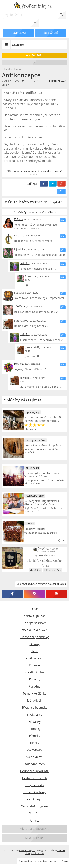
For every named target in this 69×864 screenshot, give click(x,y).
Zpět (34, 62)
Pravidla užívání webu (34, 630)
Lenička (19, 363)
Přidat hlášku (35, 55)
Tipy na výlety (34, 785)
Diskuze (34, 665)
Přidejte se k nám (35, 623)
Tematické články (34, 693)
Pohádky (34, 729)
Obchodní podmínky (34, 637)
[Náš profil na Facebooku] (12, 594)
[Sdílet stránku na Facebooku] (44, 184)
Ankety (34, 820)
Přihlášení (50, 33)
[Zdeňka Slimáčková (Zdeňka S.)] (8, 310)
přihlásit (51, 212)
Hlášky (17, 69)
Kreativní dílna (35, 672)
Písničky (34, 736)
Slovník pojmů (34, 799)
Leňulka (19, 81)
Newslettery (34, 838)
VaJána (18, 219)
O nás (34, 609)
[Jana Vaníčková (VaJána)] (8, 223)
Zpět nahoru (34, 658)
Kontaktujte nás (34, 616)
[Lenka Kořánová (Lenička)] (8, 367)
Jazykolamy (34, 715)
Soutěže (34, 813)
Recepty (34, 679)
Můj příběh (34, 700)
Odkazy (35, 644)
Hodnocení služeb (34, 778)
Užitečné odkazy (34, 792)
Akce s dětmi (34, 757)
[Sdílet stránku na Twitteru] (53, 184)
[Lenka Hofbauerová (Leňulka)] (14, 266)
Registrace (19, 33)
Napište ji (34, 173)
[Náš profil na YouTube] (56, 594)
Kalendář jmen (34, 764)
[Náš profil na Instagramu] (34, 594)
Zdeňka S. (20, 306)
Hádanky (35, 722)
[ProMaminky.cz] (34, 6)
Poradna (34, 686)
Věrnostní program (34, 806)
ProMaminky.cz (27, 850)
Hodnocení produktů (34, 771)
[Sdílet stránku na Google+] (61, 184)
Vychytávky (34, 750)
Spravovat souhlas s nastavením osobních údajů (43, 861)
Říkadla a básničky (34, 708)
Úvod (6, 69)
